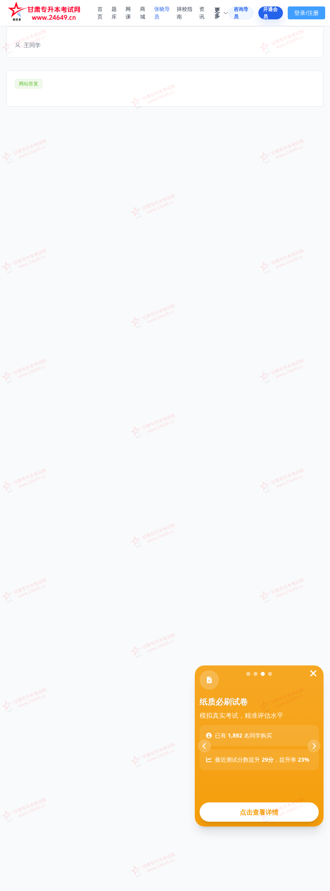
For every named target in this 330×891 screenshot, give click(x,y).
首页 (100, 13)
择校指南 (184, 13)
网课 (128, 13)
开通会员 (270, 12)
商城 (142, 13)
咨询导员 (241, 12)
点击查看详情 (259, 812)
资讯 (201, 13)
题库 (114, 13)
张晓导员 (162, 13)
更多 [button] (217, 13)
